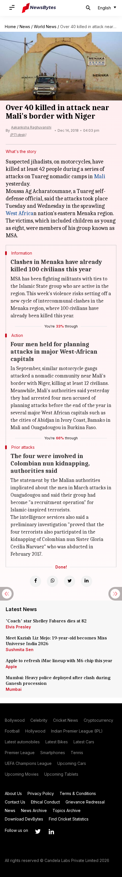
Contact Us (15, 802)
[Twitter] (69, 581)
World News (45, 26)
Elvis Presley (18, 626)
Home (10, 26)
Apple (11, 666)
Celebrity (38, 720)
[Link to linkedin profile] (51, 832)
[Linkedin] (86, 581)
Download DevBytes (24, 819)
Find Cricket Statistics (69, 819)
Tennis (77, 752)
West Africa (19, 213)
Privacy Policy (41, 793)
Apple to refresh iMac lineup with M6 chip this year (59, 661)
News (25, 26)
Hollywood (35, 731)
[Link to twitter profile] (38, 832)
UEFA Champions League (28, 763)
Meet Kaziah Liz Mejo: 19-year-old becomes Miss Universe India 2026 (56, 641)
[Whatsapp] (52, 581)
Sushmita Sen (19, 649)
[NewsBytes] (39, 8)
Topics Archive (66, 810)
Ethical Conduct (45, 802)
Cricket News (65, 720)
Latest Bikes (56, 741)
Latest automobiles (22, 741)
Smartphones (52, 752)
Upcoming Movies (22, 774)
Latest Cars (83, 741)
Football (12, 731)
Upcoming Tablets (61, 774)
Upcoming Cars (71, 763)
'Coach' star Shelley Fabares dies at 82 (46, 621)
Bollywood (15, 720)
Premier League (20, 752)
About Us (13, 793)
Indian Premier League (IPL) (77, 731)
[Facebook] (35, 581)
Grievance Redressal (85, 802)
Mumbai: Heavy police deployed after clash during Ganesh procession (58, 680)
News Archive (34, 810)
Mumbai (14, 689)
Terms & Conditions (78, 793)
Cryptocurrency (98, 720)
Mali (99, 176)
